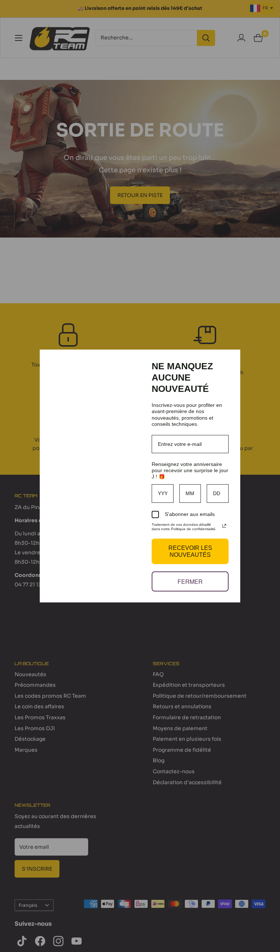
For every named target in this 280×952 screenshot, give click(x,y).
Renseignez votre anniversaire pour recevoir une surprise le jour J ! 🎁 (190, 470)
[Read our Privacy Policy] (224, 525)
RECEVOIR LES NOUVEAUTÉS (190, 551)
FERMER (190, 581)
